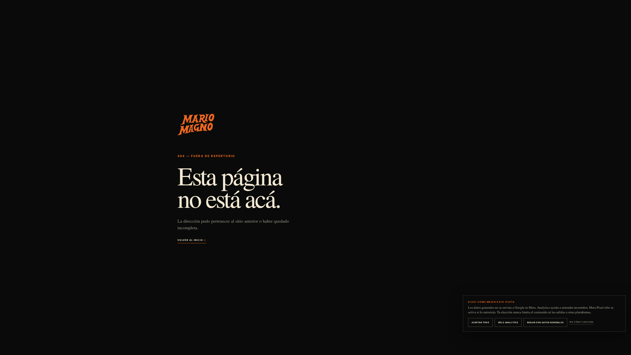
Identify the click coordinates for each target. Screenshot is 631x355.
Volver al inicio (191, 240)
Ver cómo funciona (581, 322)
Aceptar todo (480, 322)
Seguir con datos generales (545, 322)
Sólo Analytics (508, 322)
